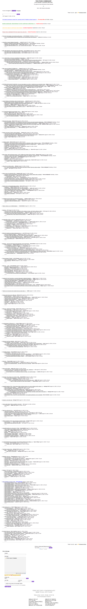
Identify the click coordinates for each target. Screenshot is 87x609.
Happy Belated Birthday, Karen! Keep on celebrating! (15, 489)
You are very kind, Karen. (11, 517)
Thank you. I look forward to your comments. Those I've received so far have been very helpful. (25, 90)
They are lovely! (7, 457)
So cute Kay (6, 442)
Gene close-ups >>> (6, 507)
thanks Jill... (8, 228)
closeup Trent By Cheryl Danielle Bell (15, 346)
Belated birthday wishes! (9, 485)
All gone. (6, 112)
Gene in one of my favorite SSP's (9, 173)
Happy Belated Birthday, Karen (10, 482)
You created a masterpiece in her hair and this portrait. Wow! (16, 69)
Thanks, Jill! (8, 521)
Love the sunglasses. (8, 508)
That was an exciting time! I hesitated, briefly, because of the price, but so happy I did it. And (22, 124)
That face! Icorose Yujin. (7, 449)
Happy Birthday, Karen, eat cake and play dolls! (14, 499)
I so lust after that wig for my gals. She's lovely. (15, 390)
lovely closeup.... (7, 422)
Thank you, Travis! (10, 336)
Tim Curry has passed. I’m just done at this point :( (12, 36)
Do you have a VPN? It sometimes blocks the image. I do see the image (21, 371)
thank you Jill (9, 312)
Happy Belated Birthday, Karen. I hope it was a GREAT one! (16, 484)
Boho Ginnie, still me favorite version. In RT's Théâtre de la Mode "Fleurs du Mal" (18, 154)
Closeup (4, 470)
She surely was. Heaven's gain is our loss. (13, 61)
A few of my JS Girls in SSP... (8, 166)
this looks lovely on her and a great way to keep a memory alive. (17, 297)
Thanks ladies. (7, 537)
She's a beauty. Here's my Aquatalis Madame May (14, 389)
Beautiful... (6, 432)
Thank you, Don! (9, 523)
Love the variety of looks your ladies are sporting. (14, 458)
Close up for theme (6, 368)
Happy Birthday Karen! (9, 495)
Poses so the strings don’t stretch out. (16, 249)
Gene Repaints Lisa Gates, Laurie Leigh (14, 345)
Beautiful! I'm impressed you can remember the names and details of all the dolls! (20, 123)
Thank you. (8, 88)
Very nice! (6, 460)
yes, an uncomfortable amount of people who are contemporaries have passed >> (20, 37)
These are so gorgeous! (9, 411)
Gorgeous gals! (7, 459)
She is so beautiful (8, 388)
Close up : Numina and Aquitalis (8, 308)
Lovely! (5, 168)
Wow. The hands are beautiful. (12, 115)
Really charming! (7, 296)
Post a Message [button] (38, 2)
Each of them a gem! (8, 415)
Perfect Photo (7, 352)
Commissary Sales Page (47, 2)
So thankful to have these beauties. (13, 245)
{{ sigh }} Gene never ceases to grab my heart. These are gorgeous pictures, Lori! (20, 413)
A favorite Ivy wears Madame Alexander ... (10, 42)
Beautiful (6, 158)
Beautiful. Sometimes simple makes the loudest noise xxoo (16, 43)
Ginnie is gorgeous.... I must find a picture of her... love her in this (17, 159)
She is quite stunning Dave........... (11, 127)
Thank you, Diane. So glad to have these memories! (16, 331)
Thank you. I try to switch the (12, 247)
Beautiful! (6, 267)
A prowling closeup (6, 351)
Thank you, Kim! (9, 513)
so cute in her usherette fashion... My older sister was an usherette (17, 363)
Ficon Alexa (8, 379)
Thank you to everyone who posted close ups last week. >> (14, 290)
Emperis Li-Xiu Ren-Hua (7, 400)
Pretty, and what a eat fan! (9, 314)
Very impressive (11, 75)
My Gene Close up (6, 531)
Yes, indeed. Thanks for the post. (13, 515)
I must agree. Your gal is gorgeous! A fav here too (14, 179)
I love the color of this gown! (10, 105)
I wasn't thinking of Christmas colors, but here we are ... (13, 101)
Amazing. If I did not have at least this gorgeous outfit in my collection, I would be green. (22, 155)
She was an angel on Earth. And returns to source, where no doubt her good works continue (22, 60)
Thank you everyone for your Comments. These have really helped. (17, 279)
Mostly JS (4, 210)
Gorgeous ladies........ (8, 414)
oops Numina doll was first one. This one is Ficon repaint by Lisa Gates (18, 344)
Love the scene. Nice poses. (10, 246)
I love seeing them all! (8, 271)
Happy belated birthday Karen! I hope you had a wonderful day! (17, 493)
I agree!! (8, 160)
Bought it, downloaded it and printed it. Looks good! (14, 87)
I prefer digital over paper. (9, 283)
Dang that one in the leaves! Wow (11, 510)
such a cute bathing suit (9, 238)
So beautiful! (6, 145)
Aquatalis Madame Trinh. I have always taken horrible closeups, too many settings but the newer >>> (22, 386)
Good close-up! (7, 474)
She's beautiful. (7, 224)
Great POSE (8, 176)
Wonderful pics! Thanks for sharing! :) (12, 463)
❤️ (11, 575)
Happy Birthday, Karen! (9, 483)
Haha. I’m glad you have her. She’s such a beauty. (20, 381)
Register (15, 558)
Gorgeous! (6, 147)
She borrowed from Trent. (11, 509)
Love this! (6, 302)
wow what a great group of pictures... (11, 266)
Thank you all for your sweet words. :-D (12, 298)
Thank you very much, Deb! (12, 325)
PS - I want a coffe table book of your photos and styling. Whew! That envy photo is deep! (22, 167)
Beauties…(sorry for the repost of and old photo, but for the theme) (15, 243)
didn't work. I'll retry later (11, 451)
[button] (16, 573)
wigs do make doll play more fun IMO (13, 310)
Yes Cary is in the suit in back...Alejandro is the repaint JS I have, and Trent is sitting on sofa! (23, 211)
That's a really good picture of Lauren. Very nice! (14, 324)
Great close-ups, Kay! (8, 525)
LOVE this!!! (6, 301)
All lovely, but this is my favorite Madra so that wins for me (16, 412)
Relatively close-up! (6, 456)
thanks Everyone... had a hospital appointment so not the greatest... (18, 494)
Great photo (6, 157)
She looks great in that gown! (10, 135)
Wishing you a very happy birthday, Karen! (12, 496)
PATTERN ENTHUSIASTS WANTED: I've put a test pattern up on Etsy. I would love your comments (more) (23, 84)
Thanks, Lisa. (9, 334)
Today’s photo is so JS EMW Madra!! (9, 206)
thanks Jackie (9, 318)
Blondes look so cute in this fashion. (11, 362)
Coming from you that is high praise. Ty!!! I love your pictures (18, 353)
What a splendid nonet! (9, 272)
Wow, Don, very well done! (9, 539)
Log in (14, 10)
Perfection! (6, 104)
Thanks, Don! (9, 444)
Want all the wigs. (8, 309)
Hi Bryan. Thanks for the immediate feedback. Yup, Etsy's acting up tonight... (21, 92)
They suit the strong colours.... (10, 199)
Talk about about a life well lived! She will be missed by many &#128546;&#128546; (23, 62)
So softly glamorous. (8, 220)
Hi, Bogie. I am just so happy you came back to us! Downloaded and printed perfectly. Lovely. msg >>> (25, 85)
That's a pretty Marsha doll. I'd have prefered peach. (15, 190)
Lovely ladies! (7, 268)
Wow (7, 392)
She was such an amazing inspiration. (12, 59)
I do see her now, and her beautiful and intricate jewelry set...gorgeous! (18, 369)
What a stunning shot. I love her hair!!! (12, 73)
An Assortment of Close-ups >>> (9, 323)
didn (5, 450)
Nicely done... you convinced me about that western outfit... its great (18, 461)
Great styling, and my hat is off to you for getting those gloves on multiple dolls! (20, 144)
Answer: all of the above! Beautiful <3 (11, 146)
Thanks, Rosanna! (10, 526)
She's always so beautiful (9, 193)
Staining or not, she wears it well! (11, 44)
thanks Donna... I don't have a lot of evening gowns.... (17, 221)
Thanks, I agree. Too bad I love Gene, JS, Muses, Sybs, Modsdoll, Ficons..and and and (23, 343)
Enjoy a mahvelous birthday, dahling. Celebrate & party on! (16, 500)
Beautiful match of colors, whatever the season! (13, 102)
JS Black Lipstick (5, 142)
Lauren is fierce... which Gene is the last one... (13, 328)
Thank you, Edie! (9, 519)
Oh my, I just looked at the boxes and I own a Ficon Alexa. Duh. (21, 380)
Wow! (5, 475)
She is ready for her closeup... (10, 387)
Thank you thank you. (10, 253)
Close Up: (4, 361)
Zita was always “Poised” (7, 258)
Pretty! (5, 148)
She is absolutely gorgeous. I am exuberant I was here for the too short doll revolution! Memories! (23, 122)
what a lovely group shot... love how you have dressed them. (16, 252)
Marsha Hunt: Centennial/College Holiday (10, 186)
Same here (8, 94)
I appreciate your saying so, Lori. (13, 511)
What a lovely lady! (8, 192)
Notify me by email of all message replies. (14, 583)
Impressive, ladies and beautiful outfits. (12, 200)
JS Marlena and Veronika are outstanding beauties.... (13, 198)
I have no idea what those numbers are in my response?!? (20, 63)
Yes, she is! (6, 405)
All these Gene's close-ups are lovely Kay (12, 522)
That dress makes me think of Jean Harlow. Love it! (14, 106)
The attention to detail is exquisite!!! (11, 435)
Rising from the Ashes (6, 121)
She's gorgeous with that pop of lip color (12, 423)
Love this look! (7, 535)
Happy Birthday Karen (9, 488)
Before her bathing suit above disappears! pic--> (12, 233)
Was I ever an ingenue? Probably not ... (10, 68)
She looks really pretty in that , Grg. (11, 177)
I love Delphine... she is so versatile (11, 342)
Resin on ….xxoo (5, 265)
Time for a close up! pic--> (7, 410)
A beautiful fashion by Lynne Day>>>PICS (10, 428)
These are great (7, 311)
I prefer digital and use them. (10, 281)
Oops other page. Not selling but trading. (12, 51)
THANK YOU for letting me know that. (14, 95)
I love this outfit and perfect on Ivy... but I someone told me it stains (17, 45)
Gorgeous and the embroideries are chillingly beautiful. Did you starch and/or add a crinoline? (23, 174)
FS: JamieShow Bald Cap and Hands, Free (11, 111)
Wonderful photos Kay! (9, 518)
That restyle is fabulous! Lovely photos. (12, 126)
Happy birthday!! (7, 491)
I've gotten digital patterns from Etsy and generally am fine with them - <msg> (19, 284)
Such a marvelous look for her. (10, 259)
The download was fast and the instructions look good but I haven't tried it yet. (20, 89)
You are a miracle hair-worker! (14, 76)
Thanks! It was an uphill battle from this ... (14, 74)
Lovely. (5, 125)
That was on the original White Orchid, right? (13, 236)
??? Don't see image (8, 370)
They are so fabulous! (8, 269)
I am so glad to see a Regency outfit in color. (13, 429)
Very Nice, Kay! (7, 335)
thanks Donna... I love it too (11, 315)
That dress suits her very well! (10, 156)
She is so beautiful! (8, 473)
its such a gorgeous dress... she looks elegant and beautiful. (16, 178)
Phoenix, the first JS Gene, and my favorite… (11, 132)
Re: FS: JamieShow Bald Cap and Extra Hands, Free (15, 114)
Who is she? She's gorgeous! (10, 378)
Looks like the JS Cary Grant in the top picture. (13, 212)
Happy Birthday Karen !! (9, 498)
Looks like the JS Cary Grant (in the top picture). (16, 214)
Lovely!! (6, 136)
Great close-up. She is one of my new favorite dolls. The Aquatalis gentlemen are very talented (23, 394)
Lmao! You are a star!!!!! (13, 79)
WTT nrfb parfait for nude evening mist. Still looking (12, 50)
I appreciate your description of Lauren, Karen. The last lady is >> (19, 329)
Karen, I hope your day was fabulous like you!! (13, 497)
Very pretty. (6, 462)
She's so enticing (7, 393)
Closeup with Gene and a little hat (9, 295)
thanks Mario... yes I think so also (13, 225)
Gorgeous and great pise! (9, 175)
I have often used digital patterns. (11, 280)
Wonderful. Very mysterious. (10, 536)
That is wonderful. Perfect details (11, 433)
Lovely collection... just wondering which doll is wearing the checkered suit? (19, 250)
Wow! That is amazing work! (14, 78)
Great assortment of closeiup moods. (11, 326)
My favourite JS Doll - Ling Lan (8, 219)
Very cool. (6, 191)
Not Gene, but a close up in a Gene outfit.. (10, 376)
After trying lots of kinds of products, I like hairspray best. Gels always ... (20, 72)
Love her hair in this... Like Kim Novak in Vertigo (14, 533)
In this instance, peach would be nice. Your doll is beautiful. (16, 188)
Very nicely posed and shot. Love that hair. (12, 532)
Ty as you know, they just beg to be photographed (16, 273)
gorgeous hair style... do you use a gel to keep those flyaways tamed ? (18, 71)
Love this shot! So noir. (9, 538)
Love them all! (7, 465)
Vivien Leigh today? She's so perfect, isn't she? (11, 404)
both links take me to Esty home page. (12, 93)
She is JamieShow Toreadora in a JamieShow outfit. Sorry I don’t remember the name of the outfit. (26, 251)
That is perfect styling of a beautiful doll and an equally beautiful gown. (18, 103)
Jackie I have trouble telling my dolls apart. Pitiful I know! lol (18, 237)
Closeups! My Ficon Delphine (8, 341)
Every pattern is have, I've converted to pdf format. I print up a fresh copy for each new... (22, 285)
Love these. (6, 520)
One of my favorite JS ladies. (10, 234)
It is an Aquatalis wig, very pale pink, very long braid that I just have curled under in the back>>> (27, 391)
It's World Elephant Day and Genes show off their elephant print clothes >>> (17, 441)
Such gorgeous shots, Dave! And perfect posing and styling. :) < (17, 149)
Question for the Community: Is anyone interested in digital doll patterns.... (17, 278)
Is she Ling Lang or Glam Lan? (10, 222)
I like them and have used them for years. (12, 282)
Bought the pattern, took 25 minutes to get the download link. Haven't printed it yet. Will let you (23, 91)
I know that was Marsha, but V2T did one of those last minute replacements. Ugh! (20, 134)
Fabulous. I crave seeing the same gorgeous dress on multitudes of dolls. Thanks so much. (22, 143)
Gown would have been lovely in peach (12, 189)
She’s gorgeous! (7, 260)
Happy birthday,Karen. (8, 490)
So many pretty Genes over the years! (12, 514)
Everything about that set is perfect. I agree (15, 356)
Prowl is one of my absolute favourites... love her (14, 355)
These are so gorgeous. (9, 226)
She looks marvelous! (8, 70)
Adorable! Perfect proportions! (10, 299)
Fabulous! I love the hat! (9, 300)
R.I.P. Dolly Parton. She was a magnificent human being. (13, 58)
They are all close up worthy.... (10, 516)
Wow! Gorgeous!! (7, 244)
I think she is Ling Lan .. (11, 223)
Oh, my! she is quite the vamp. (10, 472)
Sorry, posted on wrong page (10, 113)
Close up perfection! (8, 471)
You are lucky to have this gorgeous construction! (14, 180)
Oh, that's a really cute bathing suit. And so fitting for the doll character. (18, 235)
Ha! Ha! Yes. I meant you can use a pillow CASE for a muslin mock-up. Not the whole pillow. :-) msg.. (26, 86)
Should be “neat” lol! (10, 316)
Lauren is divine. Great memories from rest (13, 330)
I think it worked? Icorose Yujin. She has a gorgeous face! (13, 420)
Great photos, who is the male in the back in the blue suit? (16, 213)
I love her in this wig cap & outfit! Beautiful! (12, 133)
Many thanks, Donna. (10, 327)
